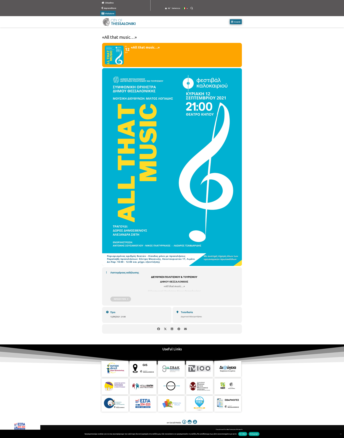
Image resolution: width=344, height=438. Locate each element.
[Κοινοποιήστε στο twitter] (165, 329)
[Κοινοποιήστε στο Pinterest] (178, 329)
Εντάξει (243, 434)
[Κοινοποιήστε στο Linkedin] (172, 329)
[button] (192, 8)
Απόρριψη (254, 434)
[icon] (184, 423)
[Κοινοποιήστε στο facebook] (158, 329)
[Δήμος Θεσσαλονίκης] (121, 21)
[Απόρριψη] (340, 434)
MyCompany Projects (235, 429)
